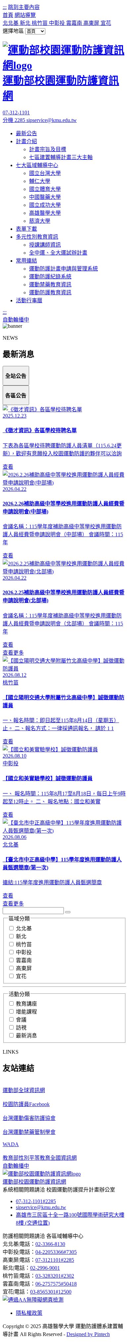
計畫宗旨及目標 (47, 149)
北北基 (11, 23)
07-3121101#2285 (54, 1260)
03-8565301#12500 (50, 1292)
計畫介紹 (26, 141)
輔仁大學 (39, 181)
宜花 (106, 23)
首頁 (8, 15)
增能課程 (26, 1012)
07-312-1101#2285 (36, 1201)
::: (5, 7)
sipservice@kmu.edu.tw (51, 120)
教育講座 (26, 1004)
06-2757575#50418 (56, 1284)
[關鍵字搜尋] (67, 912)
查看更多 (13, 653)
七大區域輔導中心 (37, 165)
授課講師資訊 (45, 245)
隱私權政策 (29, 1313)
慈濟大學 (39, 221)
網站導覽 (25, 15)
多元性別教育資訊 (37, 237)
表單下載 (26, 229)
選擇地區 (13, 31)
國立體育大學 (45, 189)
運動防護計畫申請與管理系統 (63, 268)
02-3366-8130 (50, 1244)
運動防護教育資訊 (50, 292)
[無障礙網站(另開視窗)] (33, 1300)
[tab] (16, 375)
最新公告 (26, 133)
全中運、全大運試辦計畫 (58, 253)
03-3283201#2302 (54, 1276)
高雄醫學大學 (45, 213)
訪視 (21, 1027)
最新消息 (26, 1035)
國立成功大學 (45, 205)
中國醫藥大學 (45, 197)
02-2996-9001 (45, 1268)
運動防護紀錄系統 (50, 276)
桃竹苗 (40, 23)
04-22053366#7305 (56, 1252)
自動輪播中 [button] (16, 319)
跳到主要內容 (24, 7)
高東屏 (92, 23)
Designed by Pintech (88, 1334)
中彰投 (57, 23)
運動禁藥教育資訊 (50, 284)
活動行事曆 (29, 300)
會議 (21, 1019)
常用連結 (26, 260)
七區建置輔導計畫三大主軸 (61, 157)
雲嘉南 (74, 23)
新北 (26, 23)
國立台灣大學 (45, 173)
